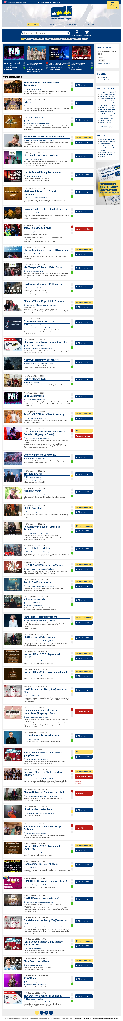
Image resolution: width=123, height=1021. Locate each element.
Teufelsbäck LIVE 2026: (32, 603)
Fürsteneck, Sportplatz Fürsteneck (37, 759)
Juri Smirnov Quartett (107, 96)
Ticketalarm (70, 25)
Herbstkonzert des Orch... (108, 114)
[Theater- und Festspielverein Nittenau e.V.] (25, 458)
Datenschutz (87, 1019)
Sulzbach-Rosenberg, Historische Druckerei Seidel (41, 796)
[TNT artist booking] (25, 418)
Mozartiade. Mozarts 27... (108, 152)
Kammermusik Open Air (107, 139)
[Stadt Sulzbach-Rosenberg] (25, 796)
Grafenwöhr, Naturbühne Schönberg (37, 418)
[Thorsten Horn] (25, 833)
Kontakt (48, 2)
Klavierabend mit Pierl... (107, 116)
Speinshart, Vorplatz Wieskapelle (36, 400)
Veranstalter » (104, 77)
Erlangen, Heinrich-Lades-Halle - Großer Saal (40, 586)
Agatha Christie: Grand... (107, 107)
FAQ (25, 2)
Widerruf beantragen (111, 1019)
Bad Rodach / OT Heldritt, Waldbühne (38, 123)
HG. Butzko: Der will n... (107, 146)
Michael (102, 156)
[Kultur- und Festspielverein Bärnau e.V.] (25, 552)
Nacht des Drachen (106, 120)
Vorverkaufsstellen (15, 2)
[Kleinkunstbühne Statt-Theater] (25, 140)
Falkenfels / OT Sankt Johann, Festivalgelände (40, 813)
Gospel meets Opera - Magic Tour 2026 (79, 64)
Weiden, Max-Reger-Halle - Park (36, 885)
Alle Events (33, 25)
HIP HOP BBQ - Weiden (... (108, 92)
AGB (30, 2)
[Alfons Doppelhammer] (25, 759)
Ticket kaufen (83, 85)
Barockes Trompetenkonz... (108, 94)
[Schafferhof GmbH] (25, 641)
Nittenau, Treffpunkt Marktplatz (36, 458)
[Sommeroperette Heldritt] (25, 123)
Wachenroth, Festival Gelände (35, 661)
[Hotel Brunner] (25, 605)
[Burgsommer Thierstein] (25, 480)
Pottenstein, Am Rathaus (33, 89)
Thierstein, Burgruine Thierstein (36, 480)
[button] (101, 60)
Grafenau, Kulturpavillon (34, 254)
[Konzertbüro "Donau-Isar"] (25, 965)
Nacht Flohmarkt (105, 122)
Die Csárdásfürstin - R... (107, 144)
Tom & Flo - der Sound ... (107, 103)
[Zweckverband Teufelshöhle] (25, 495)
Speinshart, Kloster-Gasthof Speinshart (38, 696)
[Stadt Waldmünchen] (25, 569)
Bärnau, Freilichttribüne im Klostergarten (39, 552)
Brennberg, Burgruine (33, 512)
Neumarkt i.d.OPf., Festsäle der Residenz (38, 533)
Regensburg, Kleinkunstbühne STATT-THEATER (41, 140)
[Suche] (22, 33)
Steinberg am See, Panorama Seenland (38, 438)
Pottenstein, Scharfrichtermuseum (37, 288)
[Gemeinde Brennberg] (25, 512)
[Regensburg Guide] (25, 902)
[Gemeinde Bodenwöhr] (25, 106)
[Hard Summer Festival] (25, 813)
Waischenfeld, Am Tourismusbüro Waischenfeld (41, 363)
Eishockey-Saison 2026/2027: (34, 325)
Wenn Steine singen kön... (108, 141)
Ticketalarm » (79, 783)
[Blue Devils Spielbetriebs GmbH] (25, 328)
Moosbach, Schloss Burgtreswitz (36, 833)
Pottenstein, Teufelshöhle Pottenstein (37, 495)
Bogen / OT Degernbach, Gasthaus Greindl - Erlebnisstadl (44, 927)
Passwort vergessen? (104, 63)
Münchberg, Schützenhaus (34, 159)
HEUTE (51, 25)
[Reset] (68, 33)
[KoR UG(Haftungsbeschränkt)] (25, 661)
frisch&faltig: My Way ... (107, 118)
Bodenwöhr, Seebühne (33, 106)
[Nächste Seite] (57, 1012)
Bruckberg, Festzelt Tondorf (35, 965)
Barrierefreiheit (98, 1019)
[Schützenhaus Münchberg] (25, 159)
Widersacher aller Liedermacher (34, 64)
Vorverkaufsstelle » (106, 80)
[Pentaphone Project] (25, 533)
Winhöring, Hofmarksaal (33, 948)
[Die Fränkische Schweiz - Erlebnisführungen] (25, 89)
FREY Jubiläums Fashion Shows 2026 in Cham (58, 64)
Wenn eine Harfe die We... (108, 109)
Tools (42, 2)
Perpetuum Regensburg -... (108, 99)
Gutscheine (91, 25)
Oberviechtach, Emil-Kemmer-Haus (37, 717)
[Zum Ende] (61, 1012)
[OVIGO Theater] (25, 400)
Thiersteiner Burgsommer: (33, 477)
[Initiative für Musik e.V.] (25, 254)
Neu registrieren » (103, 66)
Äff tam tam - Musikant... (107, 111)
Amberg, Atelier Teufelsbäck (34, 605)
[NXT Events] (25, 885)
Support (36, 2)
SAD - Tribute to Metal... (107, 148)
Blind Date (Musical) (12, 63)
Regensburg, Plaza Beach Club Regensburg (39, 902)
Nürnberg (103, 150)
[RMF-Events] (25, 586)
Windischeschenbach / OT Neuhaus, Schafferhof (41, 641)
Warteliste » (78, 781)
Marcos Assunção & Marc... (108, 101)
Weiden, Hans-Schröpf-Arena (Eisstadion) (39, 328)
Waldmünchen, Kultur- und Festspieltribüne (40, 569)
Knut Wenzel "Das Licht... (108, 105)
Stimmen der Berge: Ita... (107, 154)
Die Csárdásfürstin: (31, 121)
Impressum (56, 2)
